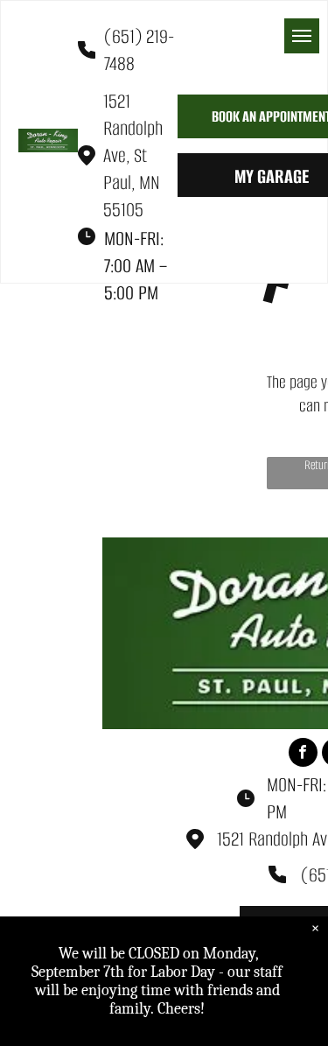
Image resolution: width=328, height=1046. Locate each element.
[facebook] (303, 754)
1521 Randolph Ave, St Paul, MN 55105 (133, 155)
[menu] (301, 35)
